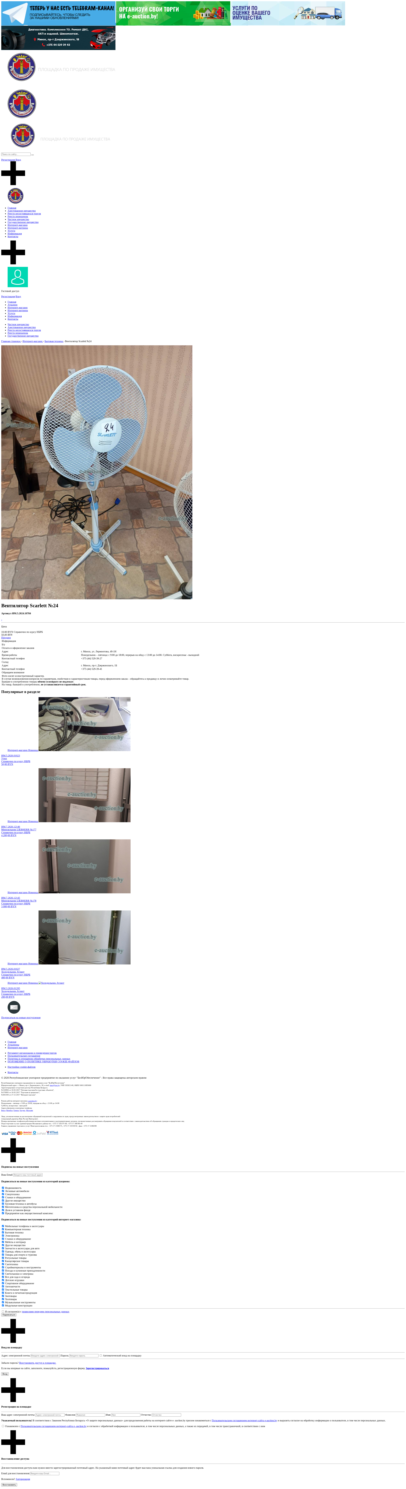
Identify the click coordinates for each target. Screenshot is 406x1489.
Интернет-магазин (18, 225)
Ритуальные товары (15, 1258)
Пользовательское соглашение (24, 1055)
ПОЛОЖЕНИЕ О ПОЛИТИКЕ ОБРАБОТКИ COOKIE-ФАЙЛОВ (43, 1061)
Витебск (9, 1110)
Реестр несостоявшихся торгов (24, 213)
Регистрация (8, 159)
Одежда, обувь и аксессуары (20, 1251)
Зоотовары (11, 1296)
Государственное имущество (23, 222)
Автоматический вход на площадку (122, 1355)
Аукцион (12, 304)
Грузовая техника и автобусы (21, 1203)
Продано (6, 637)
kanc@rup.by (55, 1085)
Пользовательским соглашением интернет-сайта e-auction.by (244, 1420)
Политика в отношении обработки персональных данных (39, 1058)
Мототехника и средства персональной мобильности (33, 1207)
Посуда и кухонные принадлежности (25, 1270)
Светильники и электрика (19, 1273)
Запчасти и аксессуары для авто (22, 1248)
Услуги (11, 230)
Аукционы (13, 1044)
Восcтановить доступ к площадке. (37, 1363)
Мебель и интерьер (15, 1242)
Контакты (13, 236)
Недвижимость (13, 1188)
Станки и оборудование (18, 1197)
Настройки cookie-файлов (22, 1067)
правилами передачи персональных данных (45, 1311)
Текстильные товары (16, 1289)
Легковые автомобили (17, 1191)
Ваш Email (7, 1174)
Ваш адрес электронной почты (18, 1414)
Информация (15, 233)
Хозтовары (11, 1299)
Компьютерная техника (17, 1229)
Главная (12, 208)
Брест (3, 1110)
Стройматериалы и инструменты (23, 1267)
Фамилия (70, 1414)
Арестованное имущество (22, 210)
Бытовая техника (14, 1232)
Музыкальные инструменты (20, 1302)
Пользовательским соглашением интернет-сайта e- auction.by (54, 1426)
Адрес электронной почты (15, 1355)
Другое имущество (15, 1200)
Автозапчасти (12, 1286)
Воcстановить (9, 1485)
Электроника (12, 1235)
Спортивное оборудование (19, 1283)
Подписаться (9, 1315)
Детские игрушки (14, 1280)
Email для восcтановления (15, 1473)
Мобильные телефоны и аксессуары (24, 1226)
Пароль (65, 1355)
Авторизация (23, 1479)
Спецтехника (12, 1194)
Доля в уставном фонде (17, 1210)
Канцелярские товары (17, 1261)
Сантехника (11, 1264)
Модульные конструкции (18, 1305)
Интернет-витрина (18, 228)
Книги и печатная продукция (21, 1293)
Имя (108, 1414)
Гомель (16, 1110)
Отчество (146, 1414)
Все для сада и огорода (17, 1277)
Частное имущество (18, 219)
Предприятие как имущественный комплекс (29, 1213)
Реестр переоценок (18, 216)
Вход (18, 159)
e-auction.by (32, 1101)
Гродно (22, 1110)
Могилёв (29, 1110)
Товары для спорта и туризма (21, 1254)
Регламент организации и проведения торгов (32, 1053)
